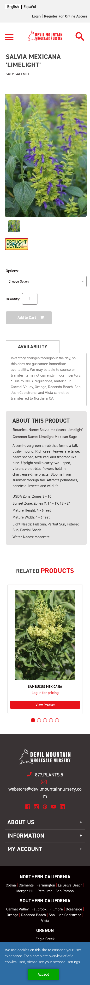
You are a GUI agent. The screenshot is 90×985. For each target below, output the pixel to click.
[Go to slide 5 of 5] (57, 720)
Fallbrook (39, 909)
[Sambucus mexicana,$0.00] (45, 635)
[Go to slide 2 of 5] (39, 720)
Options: (12, 270)
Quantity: (13, 299)
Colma (11, 885)
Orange (12, 914)
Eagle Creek (45, 938)
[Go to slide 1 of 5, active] (33, 720)
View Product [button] (45, 705)
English (13, 6)
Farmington (45, 885)
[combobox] (13, 6)
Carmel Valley (17, 909)
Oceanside (74, 909)
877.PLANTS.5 (49, 775)
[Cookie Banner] (45, 963)
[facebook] (27, 806)
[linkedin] (62, 806)
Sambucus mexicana (45, 687)
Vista (45, 920)
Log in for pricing (45, 692)
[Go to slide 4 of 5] (51, 720)
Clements (26, 885)
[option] (29, 6)
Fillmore (56, 909)
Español (30, 6)
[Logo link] (9, 39)
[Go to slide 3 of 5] (45, 720)
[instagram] (36, 806)
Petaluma (45, 890)
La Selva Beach (70, 885)
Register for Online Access (65, 16)
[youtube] (53, 806)
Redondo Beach (33, 914)
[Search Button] (79, 35)
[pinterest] (45, 806)
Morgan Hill (25, 890)
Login (36, 16)
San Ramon (64, 890)
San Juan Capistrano (65, 914)
